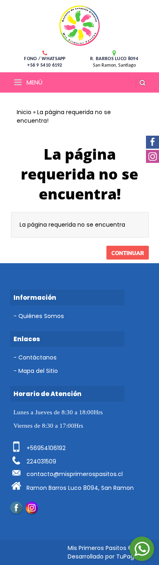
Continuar (127, 253)
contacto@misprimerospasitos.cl (74, 474)
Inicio (24, 112)
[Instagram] (32, 508)
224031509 (41, 461)
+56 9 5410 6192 (44, 65)
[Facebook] (16, 508)
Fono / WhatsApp (45, 58)
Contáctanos (37, 357)
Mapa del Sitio (38, 371)
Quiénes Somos (41, 316)
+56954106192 (46, 448)
